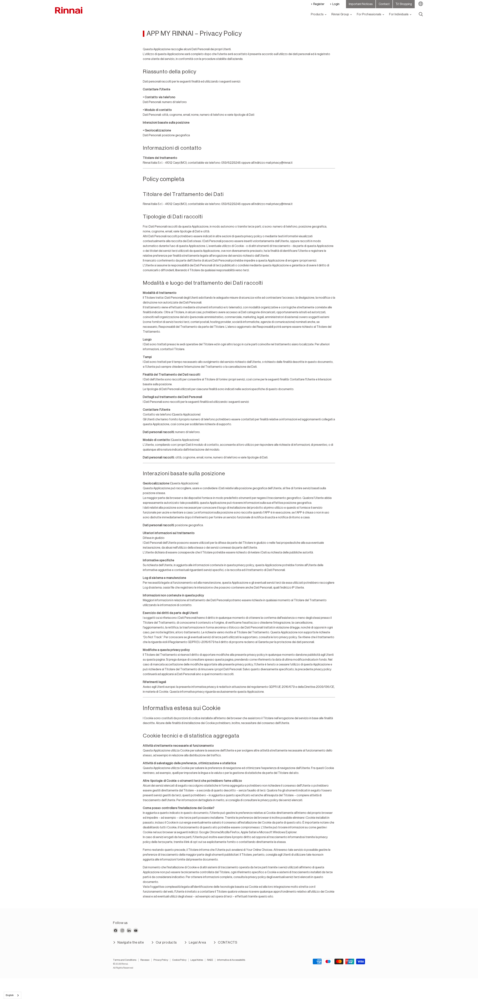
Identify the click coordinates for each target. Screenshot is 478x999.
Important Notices (361, 4)
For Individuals (399, 14)
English (10, 995)
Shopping (406, 4)
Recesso (144, 960)
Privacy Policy (160, 960)
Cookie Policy (179, 960)
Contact (384, 4)
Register (318, 4)
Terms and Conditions (124, 960)
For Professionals (369, 14)
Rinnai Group (340, 14)
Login (335, 4)
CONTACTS (227, 942)
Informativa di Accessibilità (231, 960)
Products (317, 14)
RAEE (210, 960)
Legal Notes (196, 960)
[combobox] (12, 995)
